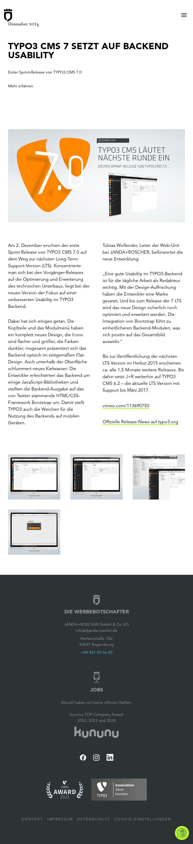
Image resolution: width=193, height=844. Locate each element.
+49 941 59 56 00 (96, 652)
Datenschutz (93, 819)
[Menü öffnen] (184, 15)
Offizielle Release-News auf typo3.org (140, 422)
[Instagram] (96, 757)
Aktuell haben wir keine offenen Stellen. (96, 702)
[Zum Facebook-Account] (83, 757)
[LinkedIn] (110, 757)
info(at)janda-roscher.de (96, 630)
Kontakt (32, 819)
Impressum (60, 819)
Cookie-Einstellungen (142, 819)
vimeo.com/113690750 (126, 405)
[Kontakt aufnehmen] (182, 833)
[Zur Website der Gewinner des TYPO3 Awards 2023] (64, 790)
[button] (96, 175)
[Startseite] (8, 15)
